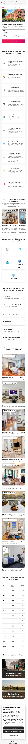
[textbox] (7, 37)
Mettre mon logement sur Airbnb (16, 7)
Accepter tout (13, 728)
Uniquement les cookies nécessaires (13, 731)
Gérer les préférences (13, 735)
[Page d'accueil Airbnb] (3, 7)
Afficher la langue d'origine (17, 3)
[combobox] (13, 32)
